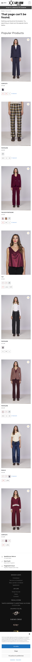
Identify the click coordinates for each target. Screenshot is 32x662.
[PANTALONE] (16, 124)
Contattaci (16, 578)
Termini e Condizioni (16, 580)
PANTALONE (4, 148)
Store (16, 594)
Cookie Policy (12, 659)
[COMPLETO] (16, 59)
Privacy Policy (18, 659)
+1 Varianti (14, 93)
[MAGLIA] (16, 446)
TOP (2, 277)
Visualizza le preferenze (16, 656)
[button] (29, 634)
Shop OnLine (16, 592)
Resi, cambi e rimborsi (16, 583)
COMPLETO (4, 83)
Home (3, 11)
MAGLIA (3, 470)
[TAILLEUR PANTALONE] (16, 188)
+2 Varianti (14, 415)
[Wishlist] (28, 39)
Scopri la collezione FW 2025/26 (16, 7)
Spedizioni (16, 585)
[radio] (3, 89)
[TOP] (16, 253)
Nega (16, 651)
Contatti (16, 596)
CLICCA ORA (16, 605)
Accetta (16, 646)
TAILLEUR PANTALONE (7, 212)
